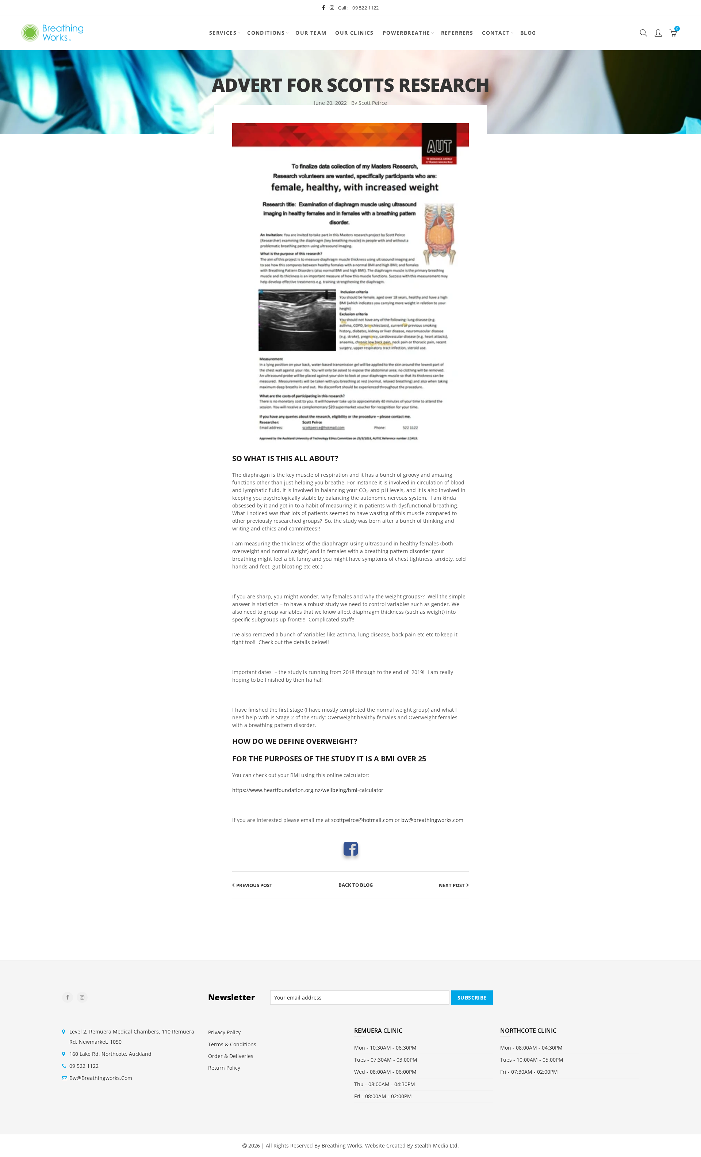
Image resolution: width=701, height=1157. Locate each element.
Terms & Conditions (232, 1044)
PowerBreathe (406, 32)
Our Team (310, 32)
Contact (496, 32)
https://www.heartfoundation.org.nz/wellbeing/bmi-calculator (307, 790)
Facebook (351, 848)
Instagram (82, 997)
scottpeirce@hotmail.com (362, 820)
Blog (528, 32)
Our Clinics (354, 32)
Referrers (457, 32)
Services (223, 32)
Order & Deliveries (230, 1056)
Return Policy (224, 1067)
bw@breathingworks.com (432, 820)
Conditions (266, 32)
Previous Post (254, 885)
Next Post (452, 885)
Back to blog (355, 885)
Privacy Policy (224, 1032)
